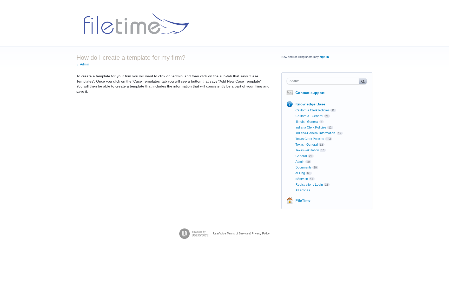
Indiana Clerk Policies (310, 127)
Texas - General (306, 144)
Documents (303, 167)
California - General (309, 116)
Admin (300, 162)
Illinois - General (307, 122)
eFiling (300, 173)
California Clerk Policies (312, 110)
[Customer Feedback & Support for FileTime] (134, 23)
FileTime (303, 200)
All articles (302, 190)
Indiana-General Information (315, 133)
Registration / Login (309, 184)
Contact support (310, 93)
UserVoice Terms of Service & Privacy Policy (241, 233)
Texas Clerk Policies (309, 139)
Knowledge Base (310, 104)
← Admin (82, 64)
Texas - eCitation (307, 150)
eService (301, 179)
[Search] (363, 81)
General (301, 156)
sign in (324, 56)
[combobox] (324, 81)
